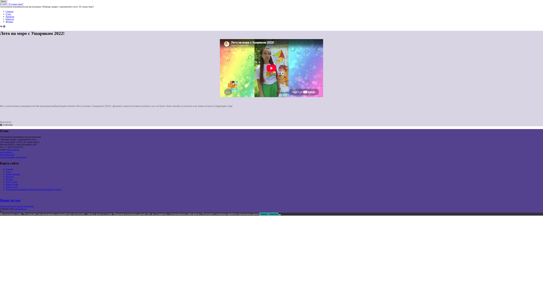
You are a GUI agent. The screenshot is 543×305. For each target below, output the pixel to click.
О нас (8, 14)
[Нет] (280, 214)
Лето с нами (11, 182)
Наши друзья (12, 184)
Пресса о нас (12, 187)
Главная (9, 11)
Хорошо (263, 214)
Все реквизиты (7, 154)
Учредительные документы (13, 157)
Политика (273, 214)
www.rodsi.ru (6, 152)
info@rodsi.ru (13, 149)
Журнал (9, 21)
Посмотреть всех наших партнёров (17, 206)
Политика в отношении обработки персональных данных (34, 189)
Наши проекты (13, 174)
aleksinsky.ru (21, 209)
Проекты (10, 16)
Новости (10, 19)
